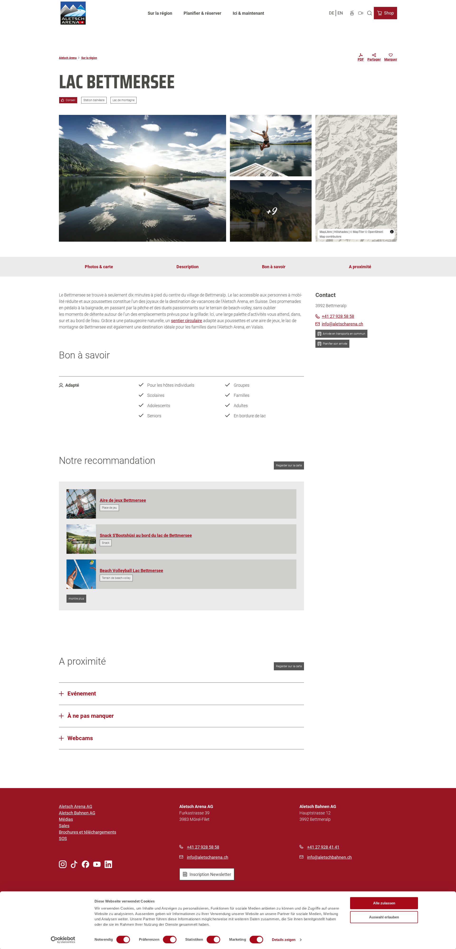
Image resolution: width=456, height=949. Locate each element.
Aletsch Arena (67, 58)
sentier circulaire (186, 320)
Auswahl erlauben (384, 917)
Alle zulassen (384, 903)
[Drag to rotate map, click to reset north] (321, 134)
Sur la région (160, 13)
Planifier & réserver (202, 13)
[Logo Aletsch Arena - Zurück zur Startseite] (73, 13)
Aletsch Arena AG (75, 806)
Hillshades (341, 232)
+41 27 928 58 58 (203, 847)
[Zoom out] (321, 127)
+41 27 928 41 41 (323, 847)
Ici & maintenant (248, 13)
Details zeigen (283, 940)
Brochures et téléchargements (87, 832)
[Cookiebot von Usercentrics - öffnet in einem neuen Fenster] (63, 939)
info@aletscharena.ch (207, 857)
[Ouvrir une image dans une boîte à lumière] (142, 178)
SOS (63, 838)
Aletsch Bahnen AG (77, 812)
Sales (64, 825)
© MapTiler (357, 232)
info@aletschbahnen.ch (329, 857)
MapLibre (326, 232)
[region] (356, 178)
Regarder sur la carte (289, 465)
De (331, 12)
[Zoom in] (321, 120)
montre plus (76, 598)
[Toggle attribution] (392, 232)
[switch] (169, 939)
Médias (66, 819)
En (340, 12)
